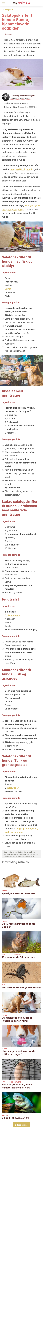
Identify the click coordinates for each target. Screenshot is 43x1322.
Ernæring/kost (7, 10)
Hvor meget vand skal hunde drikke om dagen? (18, 1053)
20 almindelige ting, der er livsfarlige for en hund (17, 1019)
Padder (5, 1115)
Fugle (4, 921)
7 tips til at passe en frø (15, 1118)
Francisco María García (20, 98)
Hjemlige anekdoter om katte (18, 893)
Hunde (4, 1015)
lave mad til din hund (21, 169)
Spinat (8, 289)
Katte (4, 891)
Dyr (3, 985)
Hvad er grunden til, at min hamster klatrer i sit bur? (17, 1086)
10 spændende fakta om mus (18, 957)
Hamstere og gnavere (11, 954)
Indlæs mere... (21, 1125)
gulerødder (13, 788)
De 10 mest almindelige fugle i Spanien (19, 925)
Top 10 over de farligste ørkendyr (21, 987)
